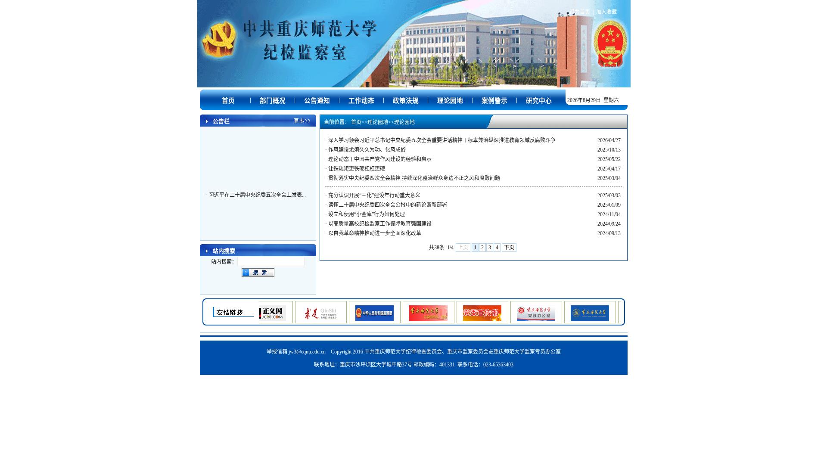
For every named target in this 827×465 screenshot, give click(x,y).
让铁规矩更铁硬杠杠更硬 (356, 169)
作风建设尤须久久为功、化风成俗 (367, 150)
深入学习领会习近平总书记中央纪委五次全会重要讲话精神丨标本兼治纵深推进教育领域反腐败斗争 (442, 140)
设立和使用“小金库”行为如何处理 (366, 214)
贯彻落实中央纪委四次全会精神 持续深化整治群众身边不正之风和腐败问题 (414, 178)
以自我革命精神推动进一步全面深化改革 (374, 233)
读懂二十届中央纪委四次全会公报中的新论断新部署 (387, 205)
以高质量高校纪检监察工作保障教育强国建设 (380, 224)
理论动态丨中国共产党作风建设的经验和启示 (380, 159)
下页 (509, 248)
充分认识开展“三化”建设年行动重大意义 (374, 195)
